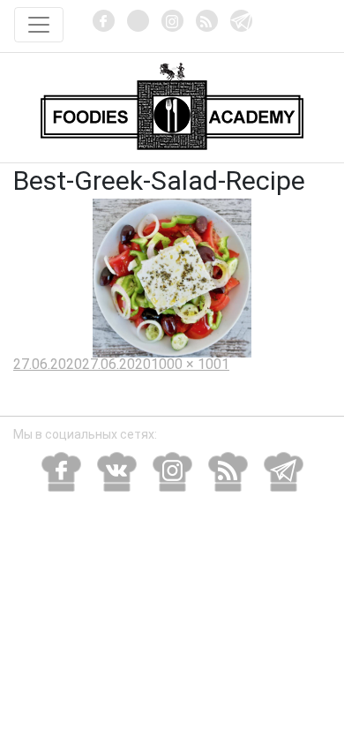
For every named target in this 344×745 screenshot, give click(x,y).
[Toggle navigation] (39, 24)
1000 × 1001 (190, 364)
